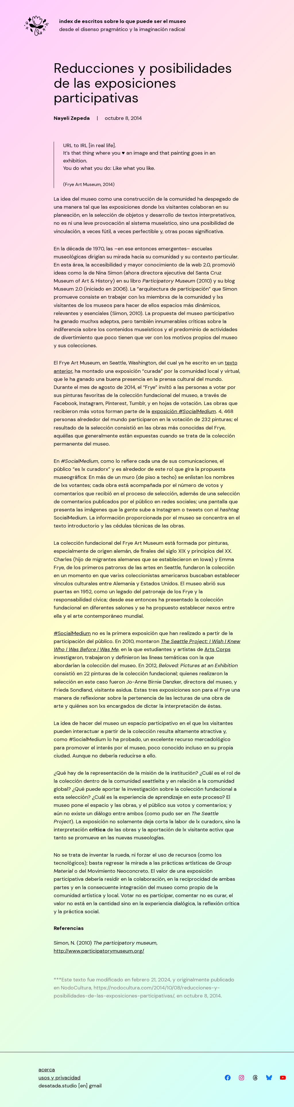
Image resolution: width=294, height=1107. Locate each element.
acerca (46, 1069)
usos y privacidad (59, 1078)
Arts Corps (217, 649)
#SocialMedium (72, 633)
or (69, 371)
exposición (184, 411)
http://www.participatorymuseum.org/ (99, 951)
